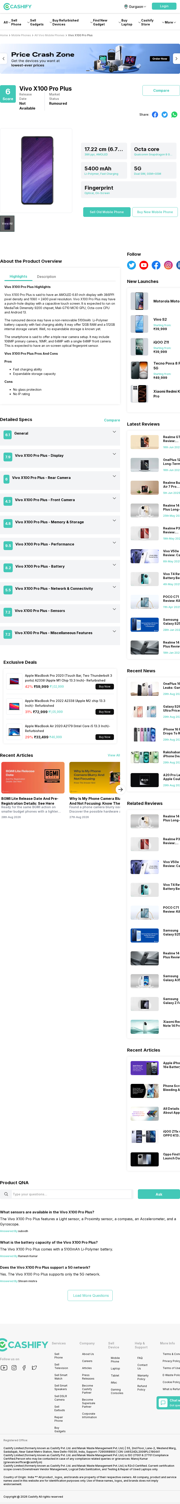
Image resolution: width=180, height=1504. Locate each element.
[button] (164, 6)
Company (87, 1343)
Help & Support (141, 1345)
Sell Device (113, 1345)
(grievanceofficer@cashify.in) (23, 1462)
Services (59, 1343)
